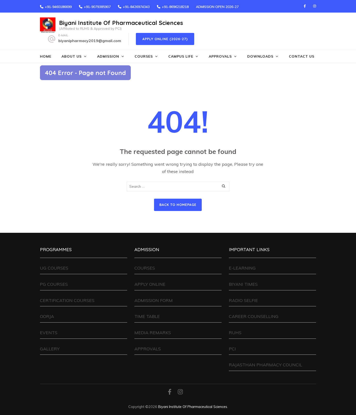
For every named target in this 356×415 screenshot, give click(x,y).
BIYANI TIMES (243, 284)
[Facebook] (305, 6)
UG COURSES (54, 268)
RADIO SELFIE (243, 300)
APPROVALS (220, 56)
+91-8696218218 (175, 7)
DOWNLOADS (260, 56)
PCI (232, 349)
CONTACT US (301, 56)
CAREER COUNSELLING (254, 316)
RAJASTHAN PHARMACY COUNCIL (265, 365)
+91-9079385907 (97, 7)
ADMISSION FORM (153, 300)
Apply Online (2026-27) (165, 39)
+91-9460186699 (58, 7)
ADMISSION (108, 56)
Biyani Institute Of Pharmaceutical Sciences (121, 22)
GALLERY (50, 349)
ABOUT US (72, 56)
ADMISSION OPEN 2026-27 (217, 7)
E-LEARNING (242, 268)
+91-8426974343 (136, 7)
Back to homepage (177, 205)
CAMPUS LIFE (180, 56)
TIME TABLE (147, 316)
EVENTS (48, 332)
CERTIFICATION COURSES (67, 300)
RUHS (235, 332)
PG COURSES (54, 284)
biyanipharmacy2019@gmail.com (89, 40)
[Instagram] (314, 6)
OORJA (47, 316)
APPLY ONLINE (149, 284)
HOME (45, 56)
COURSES (144, 56)
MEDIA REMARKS (152, 332)
